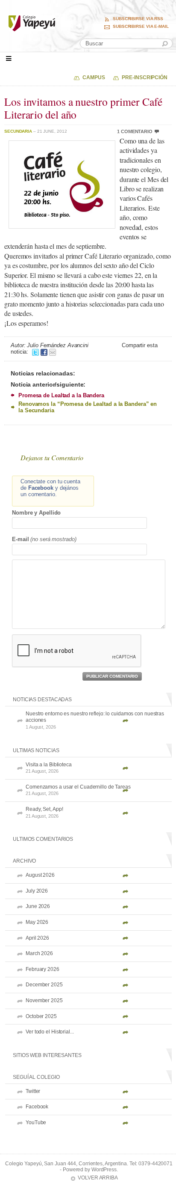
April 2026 (37, 938)
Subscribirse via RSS (138, 19)
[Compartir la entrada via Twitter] (35, 351)
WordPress (104, 1170)
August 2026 (40, 875)
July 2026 (37, 891)
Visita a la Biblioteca (49, 768)
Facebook (37, 1107)
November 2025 (44, 1000)
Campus (93, 77)
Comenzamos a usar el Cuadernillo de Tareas (78, 790)
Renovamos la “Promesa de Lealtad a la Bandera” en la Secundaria (87, 407)
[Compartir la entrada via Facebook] (44, 351)
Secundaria (18, 131)
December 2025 (44, 985)
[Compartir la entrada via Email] (52, 351)
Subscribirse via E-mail (141, 26)
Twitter (33, 1091)
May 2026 (37, 922)
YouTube (36, 1122)
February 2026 (42, 969)
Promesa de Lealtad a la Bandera (61, 395)
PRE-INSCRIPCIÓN (144, 77)
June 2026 (38, 906)
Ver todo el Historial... (50, 1032)
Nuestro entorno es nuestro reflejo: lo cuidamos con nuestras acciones (95, 720)
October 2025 (41, 1016)
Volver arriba (98, 1178)
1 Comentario (135, 131)
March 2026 (39, 953)
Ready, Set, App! (44, 812)
